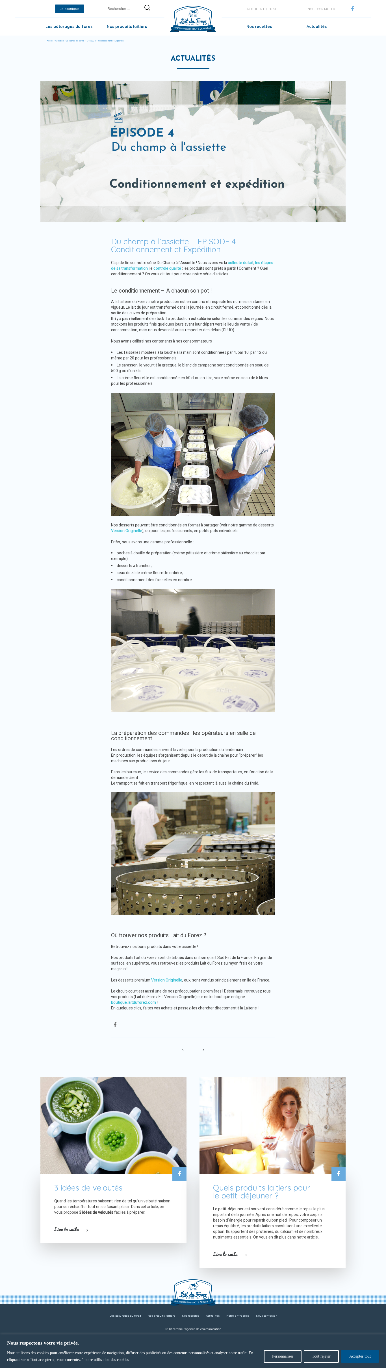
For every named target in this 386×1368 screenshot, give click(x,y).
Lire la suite (66, 1229)
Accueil (50, 40)
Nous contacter (321, 9)
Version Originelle (126, 531)
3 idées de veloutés (88, 1188)
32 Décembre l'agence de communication (193, 1329)
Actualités (317, 26)
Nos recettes (259, 26)
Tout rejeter (321, 1356)
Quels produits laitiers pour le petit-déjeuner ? (261, 1191)
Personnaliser (282, 1356)
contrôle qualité (167, 268)
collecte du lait (240, 263)
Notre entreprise (262, 9)
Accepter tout (360, 1356)
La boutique (69, 8)
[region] (193, 1351)
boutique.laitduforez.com (133, 1002)
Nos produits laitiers (127, 26)
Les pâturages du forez (69, 26)
